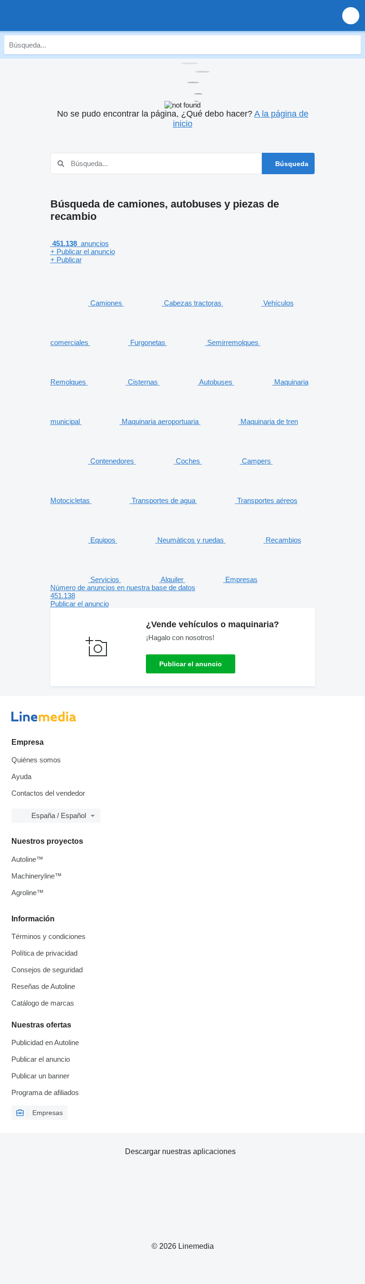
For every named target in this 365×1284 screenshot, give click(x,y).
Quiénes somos (36, 760)
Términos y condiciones (48, 936)
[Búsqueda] (351, 44)
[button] (350, 15)
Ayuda (21, 776)
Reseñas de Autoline (43, 986)
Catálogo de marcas (42, 1003)
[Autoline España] (61, 15)
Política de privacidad (44, 953)
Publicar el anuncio (190, 664)
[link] (182, 595)
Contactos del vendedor (48, 793)
